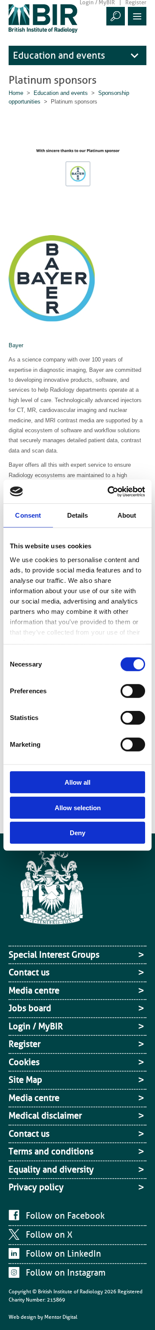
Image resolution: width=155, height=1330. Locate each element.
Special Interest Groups (54, 955)
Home (16, 93)
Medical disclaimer (45, 1115)
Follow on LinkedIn (63, 1253)
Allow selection (78, 807)
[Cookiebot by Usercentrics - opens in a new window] (109, 491)
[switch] (133, 691)
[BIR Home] (43, 18)
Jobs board (30, 1008)
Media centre (34, 990)
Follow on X (49, 1234)
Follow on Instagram (65, 1272)
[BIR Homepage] (52, 896)
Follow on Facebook (65, 1216)
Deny (77, 832)
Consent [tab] (28, 515)
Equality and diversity (51, 1169)
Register (24, 1044)
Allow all (77, 782)
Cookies (24, 1062)
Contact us (29, 972)
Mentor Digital (61, 1317)
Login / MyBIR (36, 1026)
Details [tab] (77, 515)
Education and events (59, 55)
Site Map (25, 1080)
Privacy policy (36, 1187)
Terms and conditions (51, 1151)
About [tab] (127, 515)
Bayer (16, 345)
